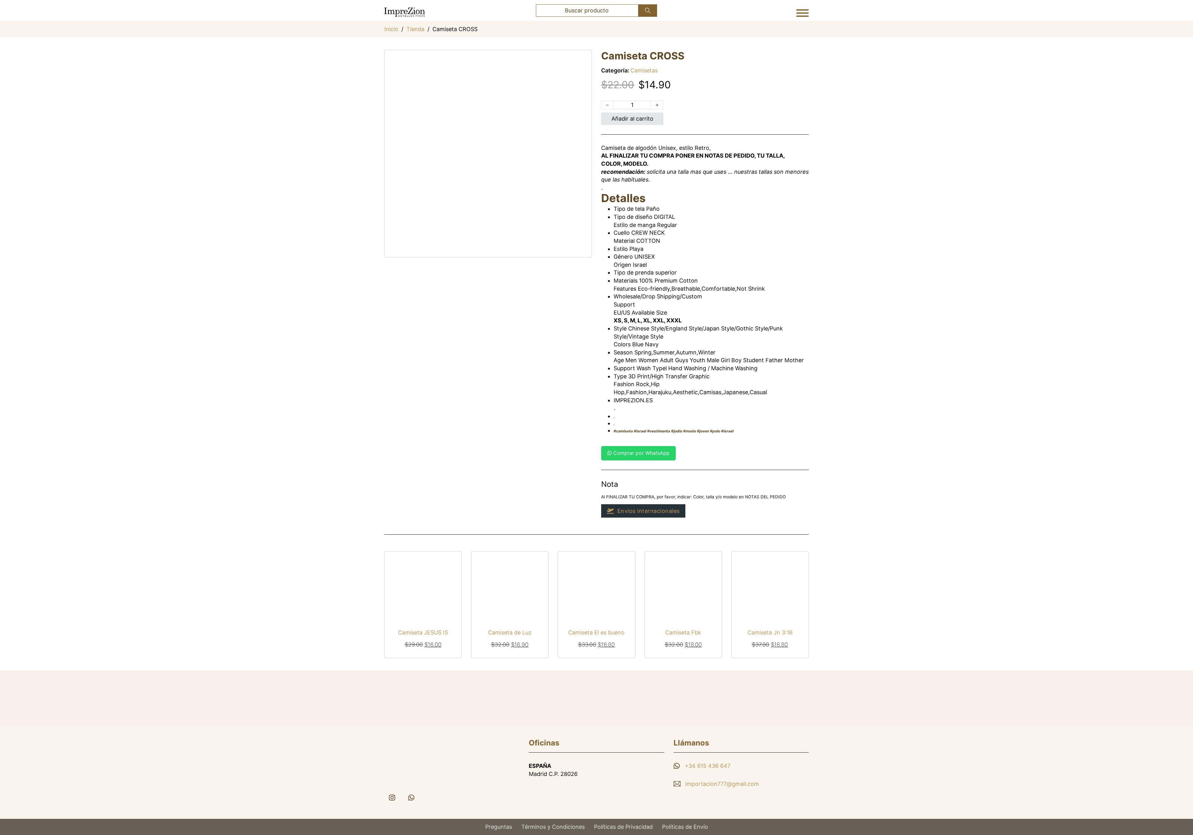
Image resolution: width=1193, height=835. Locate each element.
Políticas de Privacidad (623, 826)
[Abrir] (802, 13)
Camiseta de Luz (510, 632)
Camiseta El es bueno (596, 632)
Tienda (415, 29)
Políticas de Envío (685, 826)
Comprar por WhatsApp (641, 453)
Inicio (391, 29)
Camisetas (644, 70)
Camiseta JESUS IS (423, 632)
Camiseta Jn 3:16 (770, 632)
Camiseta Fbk (683, 632)
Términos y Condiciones (553, 826)
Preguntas (498, 826)
